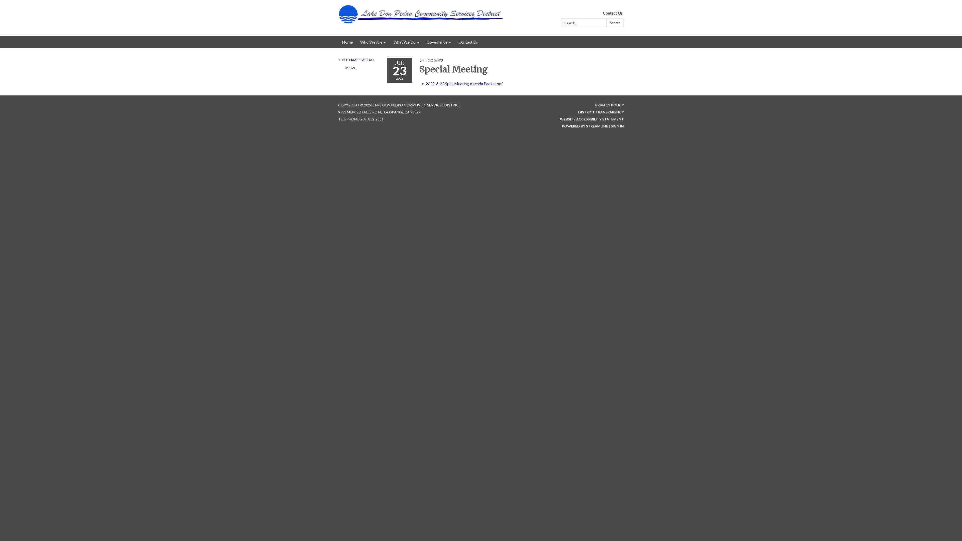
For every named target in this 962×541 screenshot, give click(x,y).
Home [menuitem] (347, 42)
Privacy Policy (609, 105)
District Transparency (601, 112)
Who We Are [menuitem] (371, 42)
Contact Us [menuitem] (468, 42)
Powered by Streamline (585, 126)
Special (350, 68)
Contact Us (613, 13)
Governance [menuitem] (437, 42)
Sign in (617, 126)
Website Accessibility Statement (592, 119)
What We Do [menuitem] (404, 42)
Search (615, 23)
